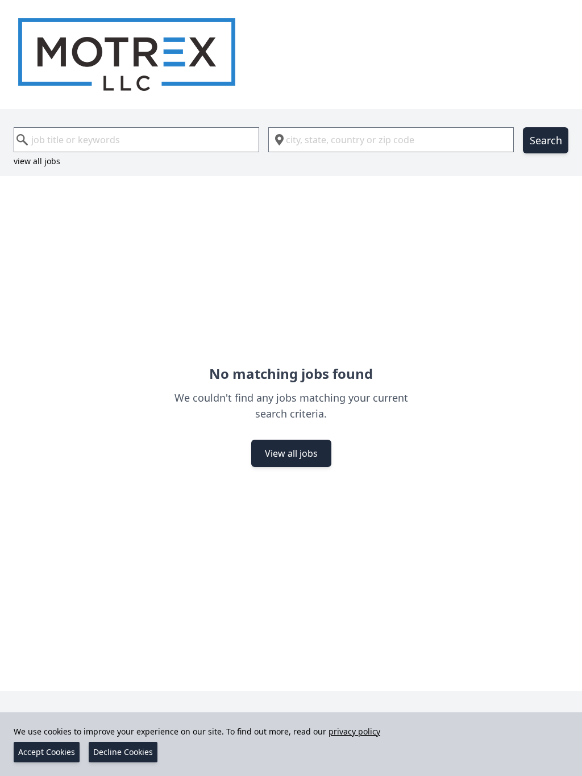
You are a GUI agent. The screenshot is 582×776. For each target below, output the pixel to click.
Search (546, 140)
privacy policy (354, 731)
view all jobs (37, 161)
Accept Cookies (46, 751)
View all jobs (291, 453)
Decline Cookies (123, 751)
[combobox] (136, 139)
